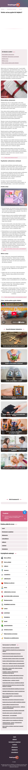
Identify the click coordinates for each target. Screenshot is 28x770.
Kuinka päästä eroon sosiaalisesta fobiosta (13, 720)
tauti (3, 528)
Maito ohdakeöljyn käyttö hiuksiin (11, 693)
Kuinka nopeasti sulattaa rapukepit (11, 647)
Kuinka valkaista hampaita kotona (11, 704)
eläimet (4, 542)
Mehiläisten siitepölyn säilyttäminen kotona (13, 675)
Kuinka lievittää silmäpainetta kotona (12, 653)
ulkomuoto (5, 535)
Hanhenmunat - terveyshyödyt (10, 715)
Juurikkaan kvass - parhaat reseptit (11, 680)
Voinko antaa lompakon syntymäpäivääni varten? (15, 297)
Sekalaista (5, 549)
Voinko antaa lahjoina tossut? (11, 157)
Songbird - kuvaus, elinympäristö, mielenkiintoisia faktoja (10, 672)
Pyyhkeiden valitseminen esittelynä (10, 56)
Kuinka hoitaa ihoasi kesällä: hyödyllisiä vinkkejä (14, 702)
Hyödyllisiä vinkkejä (11, 9)
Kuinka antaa (5, 58)
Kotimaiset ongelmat (7, 531)
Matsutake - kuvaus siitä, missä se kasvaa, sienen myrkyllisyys (13, 669)
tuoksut (4, 545)
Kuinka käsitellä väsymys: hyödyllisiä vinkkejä (13, 682)
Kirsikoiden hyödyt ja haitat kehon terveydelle (13, 658)
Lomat (20, 9)
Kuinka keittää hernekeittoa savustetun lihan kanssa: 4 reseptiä (13, 686)
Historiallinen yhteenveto (8, 54)
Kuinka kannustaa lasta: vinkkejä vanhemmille (13, 710)
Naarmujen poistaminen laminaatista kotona (13, 699)
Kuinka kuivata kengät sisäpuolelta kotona (13, 656)
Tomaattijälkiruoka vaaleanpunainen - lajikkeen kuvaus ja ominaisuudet (14, 708)
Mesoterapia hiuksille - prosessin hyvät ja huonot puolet (12, 697)
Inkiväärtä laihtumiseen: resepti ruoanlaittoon (14, 691)
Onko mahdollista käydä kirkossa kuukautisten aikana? (14, 651)
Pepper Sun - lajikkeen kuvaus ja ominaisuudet (13, 663)
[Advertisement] (14, 27)
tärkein (2, 9)
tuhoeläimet (5, 538)
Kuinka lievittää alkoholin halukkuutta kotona (13, 688)
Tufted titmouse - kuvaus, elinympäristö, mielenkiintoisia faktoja (12, 723)
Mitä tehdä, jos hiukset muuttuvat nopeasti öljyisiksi (13, 727)
